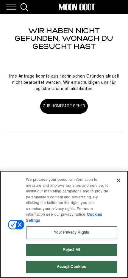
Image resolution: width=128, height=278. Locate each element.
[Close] (118, 180)
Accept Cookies (71, 266)
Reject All (71, 249)
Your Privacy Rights (71, 232)
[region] (64, 224)
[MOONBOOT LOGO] (77, 7)
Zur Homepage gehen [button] (64, 106)
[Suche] (24, 7)
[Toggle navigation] (11, 7)
